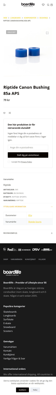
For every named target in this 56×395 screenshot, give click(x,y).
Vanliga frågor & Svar (14, 358)
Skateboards (10, 311)
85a (30, 215)
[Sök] (48, 5)
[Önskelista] (43, 5)
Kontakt (7, 350)
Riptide (7, 184)
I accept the (21, 162)
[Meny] (4, 5)
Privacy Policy (26, 162)
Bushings (19, 193)
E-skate (7, 323)
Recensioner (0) (10, 233)
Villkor (42, 259)
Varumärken (16, 259)
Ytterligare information (14, 206)
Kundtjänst (30, 259)
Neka (35, 390)
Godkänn (22, 390)
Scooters (8, 331)
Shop (5, 259)
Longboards (9, 315)
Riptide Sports (19, 197)
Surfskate (8, 319)
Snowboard (9, 327)
